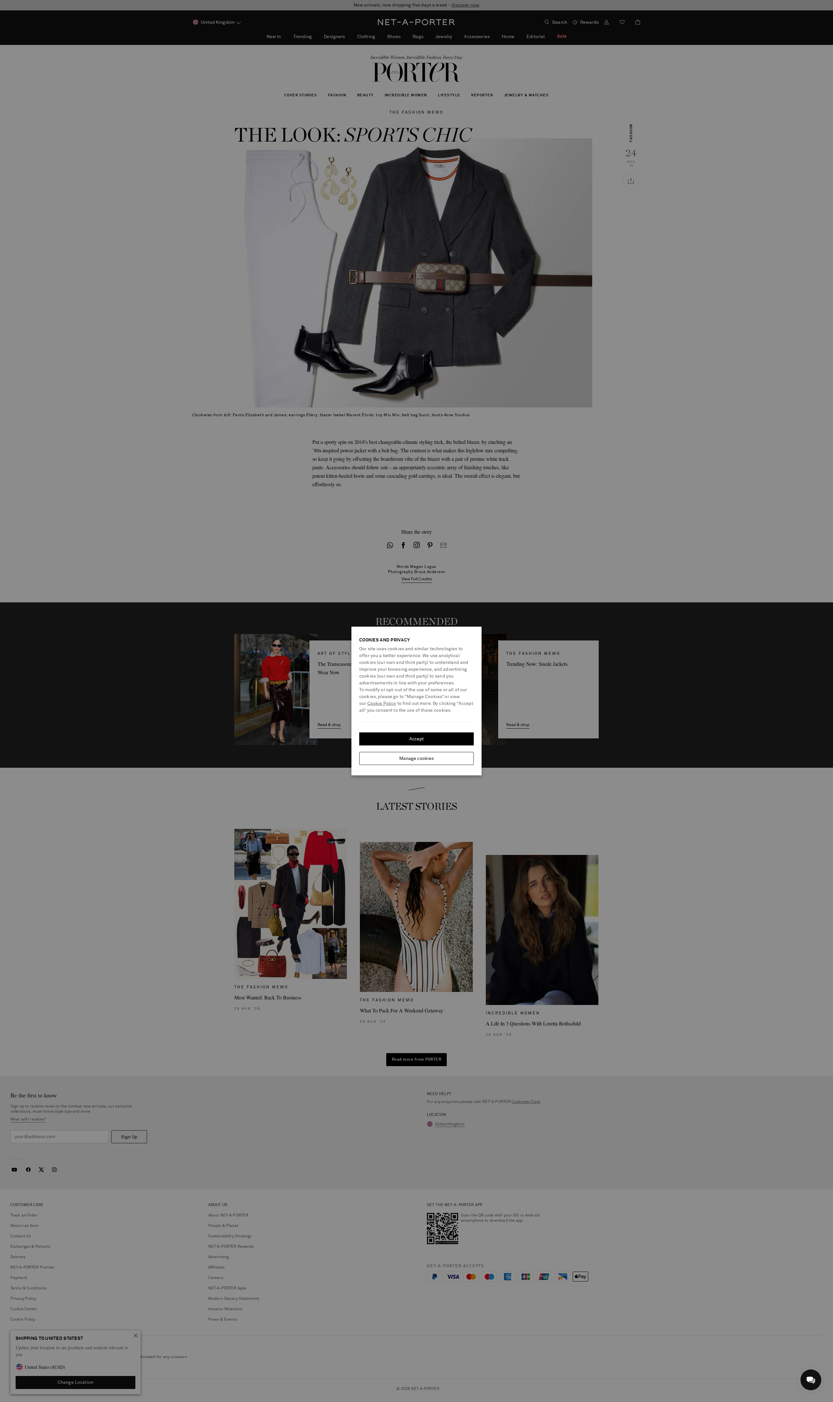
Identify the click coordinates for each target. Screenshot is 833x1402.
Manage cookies (416, 758)
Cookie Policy (381, 703)
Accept (416, 739)
